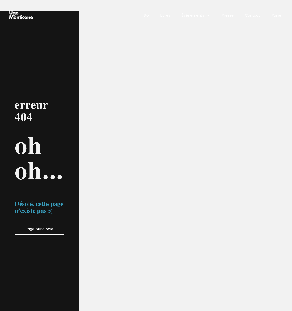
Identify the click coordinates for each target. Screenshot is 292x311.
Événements (193, 15)
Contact (252, 15)
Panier (277, 15)
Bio (146, 15)
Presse (228, 15)
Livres (165, 15)
